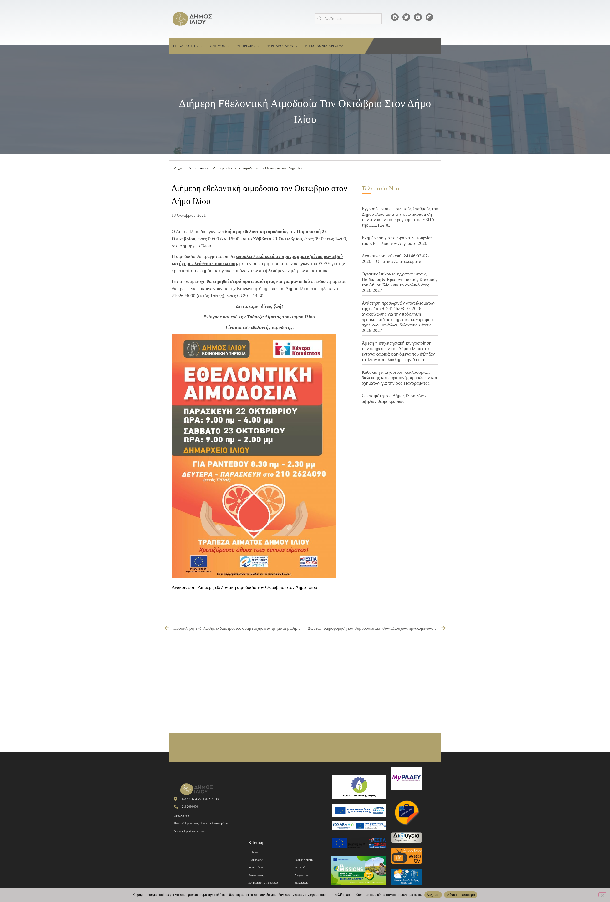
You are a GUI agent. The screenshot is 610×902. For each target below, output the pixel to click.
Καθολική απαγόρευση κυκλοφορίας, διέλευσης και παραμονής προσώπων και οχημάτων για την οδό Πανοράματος (399, 378)
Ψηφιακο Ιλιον (280, 46)
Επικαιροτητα (185, 46)
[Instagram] (429, 17)
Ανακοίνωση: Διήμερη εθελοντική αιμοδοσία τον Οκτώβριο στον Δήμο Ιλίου (244, 587)
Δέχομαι (433, 895)
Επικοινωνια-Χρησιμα (324, 46)
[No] (602, 894)
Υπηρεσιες (246, 46)
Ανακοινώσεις (199, 168)
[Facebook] (395, 17)
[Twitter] (406, 17)
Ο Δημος (217, 46)
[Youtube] (418, 17)
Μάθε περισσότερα (461, 895)
